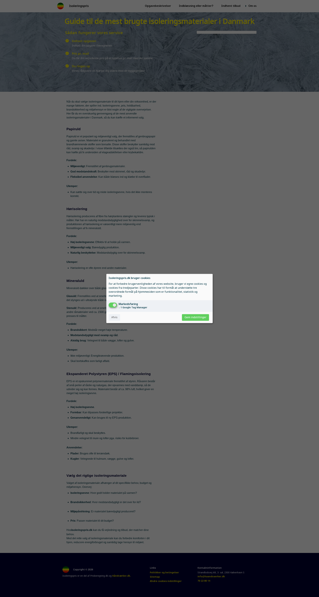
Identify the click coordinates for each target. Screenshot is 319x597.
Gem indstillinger (195, 317)
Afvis (114, 317)
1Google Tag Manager (133, 307)
